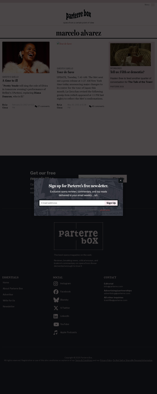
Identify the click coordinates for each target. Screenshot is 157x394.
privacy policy (105, 210)
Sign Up (111, 203)
